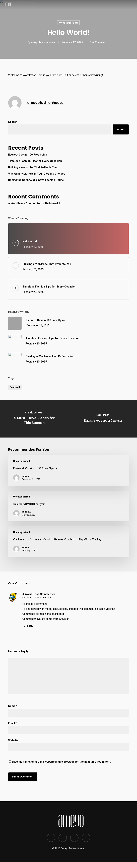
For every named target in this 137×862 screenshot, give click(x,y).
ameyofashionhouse (43, 42)
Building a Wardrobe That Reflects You (32, 167)
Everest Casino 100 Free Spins (27, 154)
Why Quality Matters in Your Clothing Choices (36, 173)
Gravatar (63, 618)
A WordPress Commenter (24, 203)
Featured (15, 387)
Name (12, 706)
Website (13, 740)
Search (12, 121)
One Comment (98, 42)
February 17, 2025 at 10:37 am (36, 597)
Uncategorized (68, 22)
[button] (130, 4)
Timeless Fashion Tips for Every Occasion (35, 161)
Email (12, 723)
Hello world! (52, 203)
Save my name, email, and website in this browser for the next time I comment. (61, 761)
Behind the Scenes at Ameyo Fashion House (36, 180)
